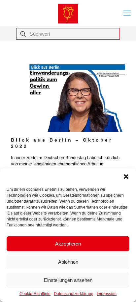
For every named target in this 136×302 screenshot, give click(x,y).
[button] (126, 176)
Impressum (107, 293)
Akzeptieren (68, 244)
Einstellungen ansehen (68, 280)
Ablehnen (68, 262)
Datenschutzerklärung (73, 293)
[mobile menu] (127, 13)
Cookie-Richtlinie (35, 293)
